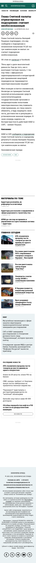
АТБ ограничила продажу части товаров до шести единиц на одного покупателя (23, 240)
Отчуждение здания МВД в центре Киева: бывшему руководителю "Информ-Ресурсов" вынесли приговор (17, 348)
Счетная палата (7, 154)
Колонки (23, 11)
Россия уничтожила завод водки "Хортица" (23, 266)
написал (15, 60)
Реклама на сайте (14, 480)
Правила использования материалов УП (18, 485)
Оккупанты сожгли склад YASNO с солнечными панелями (25, 278)
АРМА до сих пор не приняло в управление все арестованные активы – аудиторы (17, 221)
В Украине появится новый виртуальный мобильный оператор (24, 290)
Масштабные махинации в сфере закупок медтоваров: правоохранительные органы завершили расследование (17, 324)
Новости (5, 11)
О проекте (24, 480)
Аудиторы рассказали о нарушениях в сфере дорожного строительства (17, 212)
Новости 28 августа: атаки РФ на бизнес (17, 376)
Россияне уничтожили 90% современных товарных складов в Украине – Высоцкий (24, 254)
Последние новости (11, 362)
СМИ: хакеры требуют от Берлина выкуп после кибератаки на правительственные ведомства (17, 383)
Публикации (14, 11)
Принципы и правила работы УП (18, 487)
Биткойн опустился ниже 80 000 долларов (17, 400)
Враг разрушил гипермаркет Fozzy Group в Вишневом (23, 302)
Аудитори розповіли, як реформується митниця (11, 203)
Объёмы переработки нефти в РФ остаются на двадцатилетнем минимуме (18, 407)
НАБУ (15, 154)
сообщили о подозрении (23, 134)
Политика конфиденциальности (18, 482)
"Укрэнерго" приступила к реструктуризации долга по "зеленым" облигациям (15, 392)
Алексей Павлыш (7, 29)
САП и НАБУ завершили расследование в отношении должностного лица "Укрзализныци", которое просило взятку (18, 336)
